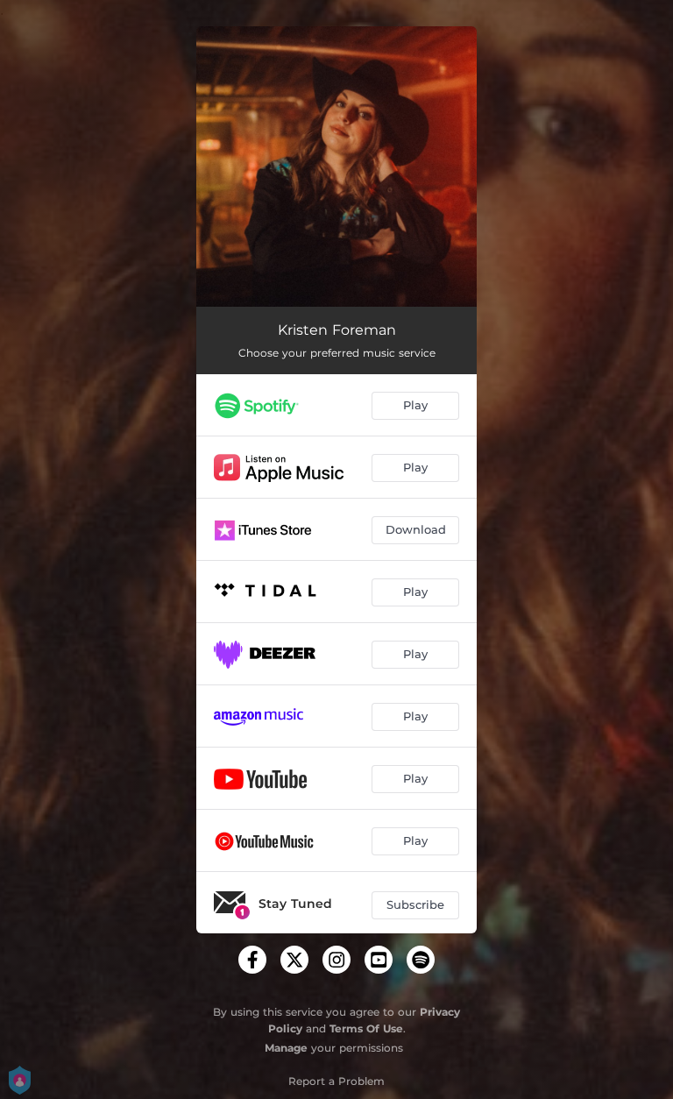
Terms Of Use (366, 1028)
